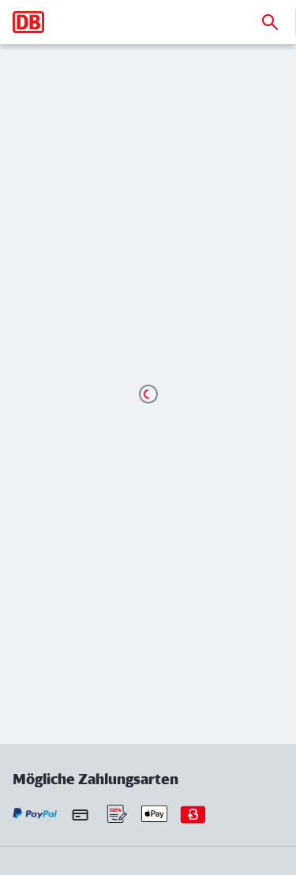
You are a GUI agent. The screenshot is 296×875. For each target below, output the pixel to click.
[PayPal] (35, 814)
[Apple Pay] (154, 814)
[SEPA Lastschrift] (116, 814)
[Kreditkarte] (80, 814)
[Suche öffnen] (270, 22)
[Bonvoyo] (193, 814)
